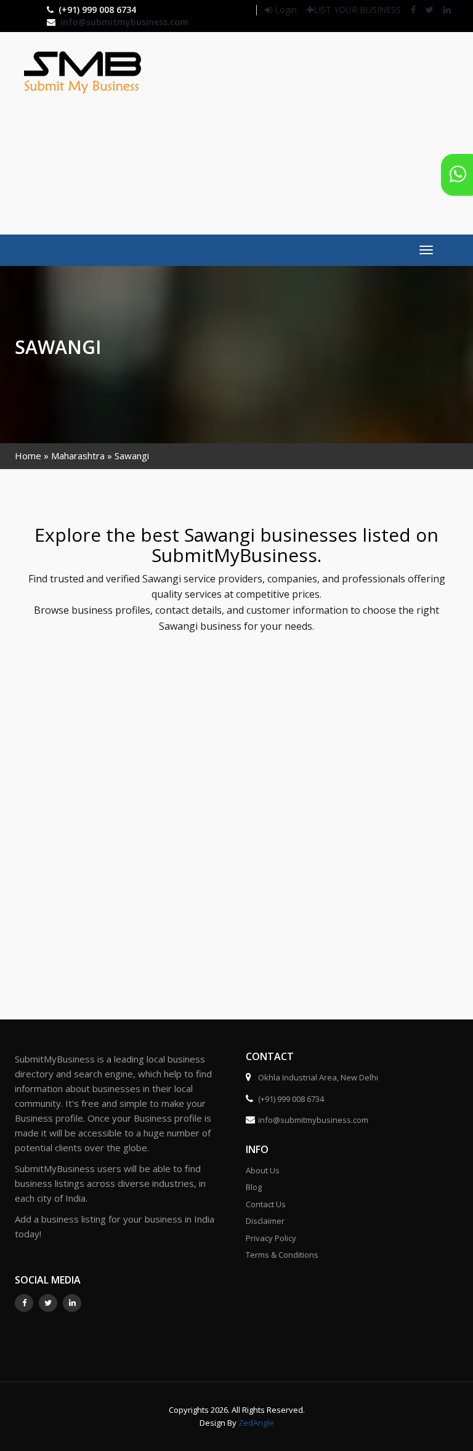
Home (28, 455)
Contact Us (266, 1204)
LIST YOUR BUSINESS (357, 9)
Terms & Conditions (282, 1254)
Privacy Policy (271, 1238)
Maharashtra (78, 455)
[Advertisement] (322, 132)
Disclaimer (265, 1220)
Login (284, 9)
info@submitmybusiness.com (124, 22)
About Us (263, 1170)
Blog (254, 1186)
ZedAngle (255, 1422)
